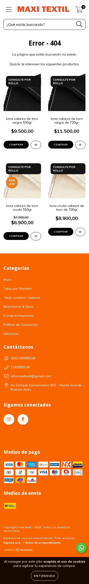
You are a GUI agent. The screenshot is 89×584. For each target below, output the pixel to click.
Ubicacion (11, 334)
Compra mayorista (18, 315)
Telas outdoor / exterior (22, 297)
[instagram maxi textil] (9, 419)
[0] (79, 11)
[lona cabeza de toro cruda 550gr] (36, 236)
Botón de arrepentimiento (43, 542)
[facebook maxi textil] (23, 419)
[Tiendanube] (18, 550)
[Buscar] (79, 24)
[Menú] (9, 10)
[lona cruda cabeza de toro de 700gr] (80, 232)
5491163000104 (23, 358)
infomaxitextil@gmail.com (31, 376)
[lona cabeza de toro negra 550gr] (36, 145)
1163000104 (20, 367)
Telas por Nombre (18, 288)
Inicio (7, 279)
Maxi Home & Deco (18, 306)
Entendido (44, 576)
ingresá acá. (12, 542)
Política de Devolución (21, 324)
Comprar (16, 144)
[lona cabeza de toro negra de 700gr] (80, 145)
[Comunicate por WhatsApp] (81, 547)
